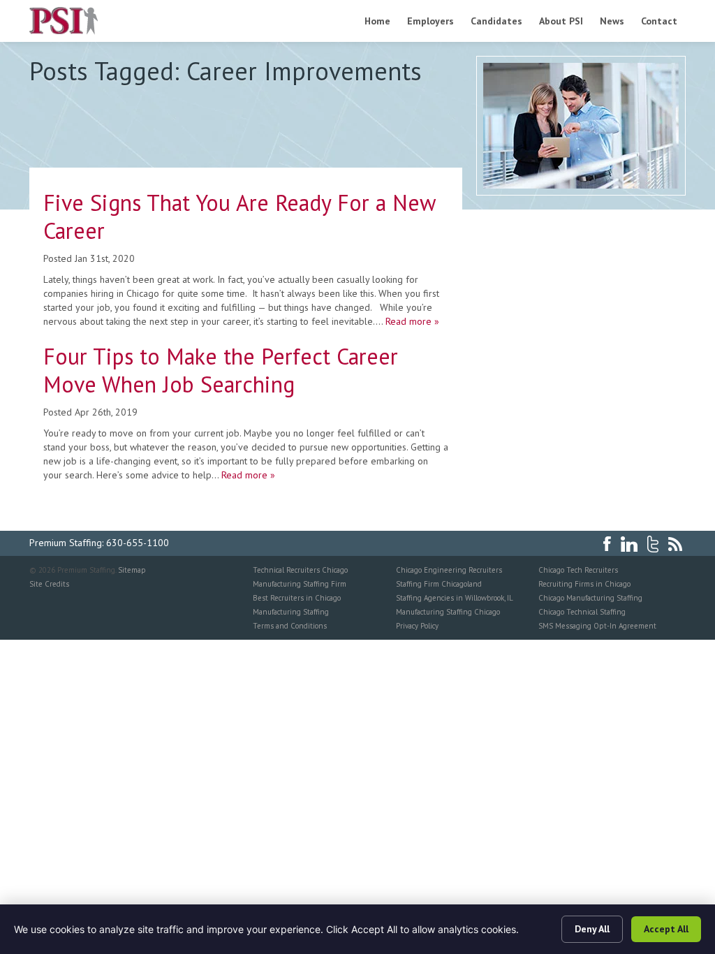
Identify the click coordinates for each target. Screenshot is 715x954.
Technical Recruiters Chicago (300, 570)
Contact (659, 21)
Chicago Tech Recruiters (578, 570)
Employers (430, 21)
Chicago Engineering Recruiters (449, 570)
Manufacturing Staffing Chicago (448, 612)
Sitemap (132, 570)
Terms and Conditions (290, 626)
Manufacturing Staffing (291, 612)
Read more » (412, 321)
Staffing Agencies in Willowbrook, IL (454, 598)
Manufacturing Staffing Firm (299, 584)
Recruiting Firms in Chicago (584, 584)
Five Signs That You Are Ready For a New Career (239, 216)
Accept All (666, 929)
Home (377, 21)
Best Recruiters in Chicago (297, 598)
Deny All (592, 929)
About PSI (561, 21)
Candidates (496, 21)
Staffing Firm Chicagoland (439, 584)
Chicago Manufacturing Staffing (590, 598)
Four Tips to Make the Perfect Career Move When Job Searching (220, 370)
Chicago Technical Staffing (582, 612)
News (612, 21)
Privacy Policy (417, 626)
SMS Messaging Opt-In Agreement (597, 626)
